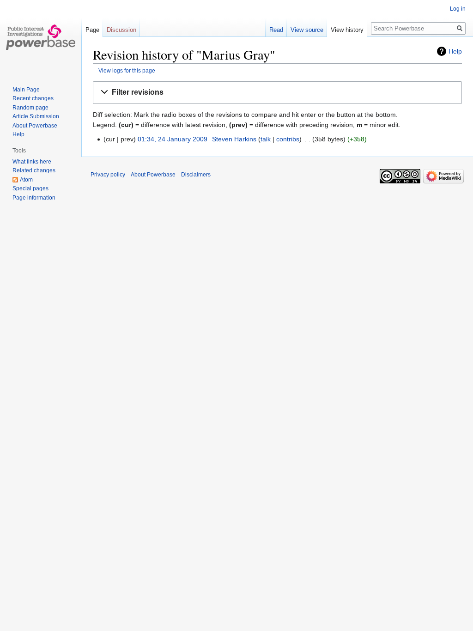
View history (347, 29)
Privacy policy (108, 174)
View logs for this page (126, 70)
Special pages (30, 188)
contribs (287, 139)
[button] (277, 93)
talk (266, 139)
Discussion (121, 29)
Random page (30, 107)
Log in (458, 9)
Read (276, 29)
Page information (33, 197)
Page (92, 29)
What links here (31, 161)
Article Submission (35, 116)
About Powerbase (34, 125)
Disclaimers (196, 174)
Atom (26, 179)
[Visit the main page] (41, 37)
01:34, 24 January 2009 (172, 139)
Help (455, 51)
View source (307, 29)
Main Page (26, 89)
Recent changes (33, 98)
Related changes (33, 170)
